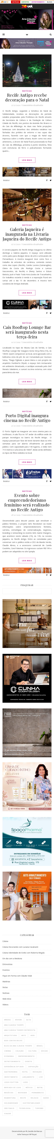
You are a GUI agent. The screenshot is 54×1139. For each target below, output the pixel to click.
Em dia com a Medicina (12, 958)
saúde (46, 1098)
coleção (20, 1051)
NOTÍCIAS (15, 2)
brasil (40, 1046)
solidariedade (11, 1103)
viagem (7, 1113)
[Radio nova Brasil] (27, 48)
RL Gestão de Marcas (34, 1131)
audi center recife (13, 1040)
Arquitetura (10, 1035)
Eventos (6, 970)
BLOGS (49, 2)
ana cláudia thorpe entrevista (19, 1030)
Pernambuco (38, 1093)
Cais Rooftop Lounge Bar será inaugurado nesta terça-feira (27, 331)
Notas (5, 987)
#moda (7, 1020)
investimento (11, 1077)
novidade (22, 1093)
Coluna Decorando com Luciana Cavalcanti (20, 947)
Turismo (39, 1108)
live (41, 1077)
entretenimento (12, 1061)
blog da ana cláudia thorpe (18, 1046)
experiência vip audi (14, 1066)
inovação (37, 1072)
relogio (35, 1098)
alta (28, 1020)
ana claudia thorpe (14, 1025)
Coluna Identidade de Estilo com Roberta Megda (23, 952)
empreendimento (26, 1056)
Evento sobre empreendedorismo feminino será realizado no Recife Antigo (27, 502)
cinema (7, 1051)
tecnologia (25, 1108)
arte (23, 1035)
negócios (8, 1093)
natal (40, 1087)
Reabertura (10, 1098)
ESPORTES (25, 2)
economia (9, 1056)
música (29, 1087)
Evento (28, 1061)
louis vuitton (11, 1082)
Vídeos (5, 1004)
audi (33, 1035)
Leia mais (27, 160)
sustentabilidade (31, 1103)
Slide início (7, 998)
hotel (25, 1072)
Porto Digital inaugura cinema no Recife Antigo (27, 418)
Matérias (6, 981)
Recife (23, 1098)
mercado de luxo (12, 1087)
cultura (32, 1051)
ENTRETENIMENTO (38, 2)
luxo (25, 1082)
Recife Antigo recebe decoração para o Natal (27, 97)
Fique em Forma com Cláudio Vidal (17, 975)
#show (18, 1020)
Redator (6, 180)
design (44, 1051)
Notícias (27, 91)
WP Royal (32, 1134)
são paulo (9, 1108)
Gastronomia (10, 1072)
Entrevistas (7, 964)
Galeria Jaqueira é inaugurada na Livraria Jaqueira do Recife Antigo (27, 233)
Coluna (5, 941)
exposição (34, 1066)
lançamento (28, 1077)
